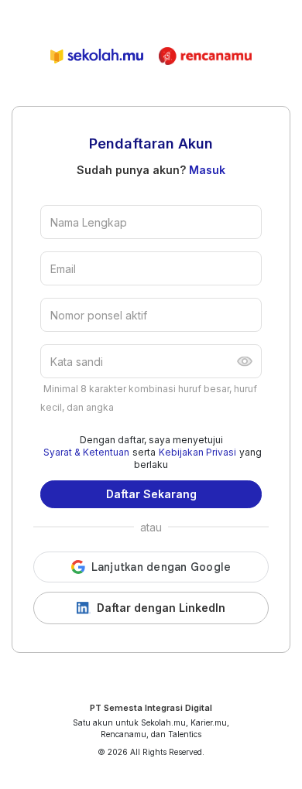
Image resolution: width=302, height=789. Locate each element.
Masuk (207, 169)
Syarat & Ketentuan (86, 452)
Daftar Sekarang (151, 493)
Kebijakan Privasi (197, 452)
